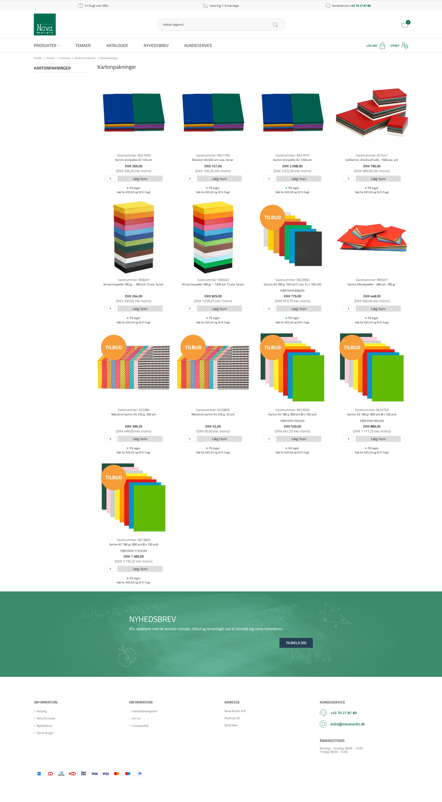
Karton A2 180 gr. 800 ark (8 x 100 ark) (133, 544)
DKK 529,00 (292, 426)
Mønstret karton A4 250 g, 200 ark (133, 414)
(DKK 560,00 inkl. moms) (372, 301)
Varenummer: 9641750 (213, 155)
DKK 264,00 (133, 296)
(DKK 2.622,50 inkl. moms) (292, 171)
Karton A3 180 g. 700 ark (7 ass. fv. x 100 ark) (292, 284)
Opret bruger (45, 733)
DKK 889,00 (372, 426)
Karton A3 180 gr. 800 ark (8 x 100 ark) (371, 414)
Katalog (42, 711)
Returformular (46, 718)
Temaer (83, 45)
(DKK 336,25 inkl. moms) (133, 171)
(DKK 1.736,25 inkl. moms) (133, 561)
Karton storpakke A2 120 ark (133, 159)
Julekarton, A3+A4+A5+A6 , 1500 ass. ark (372, 159)
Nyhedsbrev (156, 45)
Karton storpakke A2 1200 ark (292, 159)
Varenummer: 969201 (372, 279)
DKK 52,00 (213, 426)
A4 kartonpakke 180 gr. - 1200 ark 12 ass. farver (213, 284)
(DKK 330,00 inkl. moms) (133, 301)
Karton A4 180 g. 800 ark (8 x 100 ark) (292, 414)
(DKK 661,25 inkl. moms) (292, 431)
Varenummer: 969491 (134, 279)
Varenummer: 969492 (213, 279)
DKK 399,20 (133, 426)
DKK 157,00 (213, 166)
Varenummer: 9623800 (134, 539)
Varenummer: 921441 (372, 155)
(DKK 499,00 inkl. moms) (133, 431)
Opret (394, 45)
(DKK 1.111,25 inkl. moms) (372, 431)
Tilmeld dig (296, 643)
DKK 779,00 (292, 296)
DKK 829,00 (213, 296)
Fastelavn (64, 58)
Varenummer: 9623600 (292, 409)
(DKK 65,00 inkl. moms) (213, 431)
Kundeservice (198, 45)
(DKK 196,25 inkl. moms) (213, 171)
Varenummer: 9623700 (372, 409)
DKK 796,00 (372, 166)
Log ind (371, 45)
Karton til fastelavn (85, 58)
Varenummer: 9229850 (213, 409)
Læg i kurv (140, 178)
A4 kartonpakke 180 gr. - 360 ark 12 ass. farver (133, 284)
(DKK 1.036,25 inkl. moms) (213, 301)
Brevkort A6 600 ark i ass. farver (213, 159)
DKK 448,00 (372, 296)
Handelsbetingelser (144, 711)
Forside (38, 58)
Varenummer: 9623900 (292, 279)
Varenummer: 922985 (134, 409)
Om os (136, 718)
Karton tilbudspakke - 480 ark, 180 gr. (372, 284)
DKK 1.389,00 (134, 556)
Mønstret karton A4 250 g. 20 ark (213, 414)
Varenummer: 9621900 (134, 155)
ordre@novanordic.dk (347, 724)
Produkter (45, 45)
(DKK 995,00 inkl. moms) (372, 171)
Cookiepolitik (140, 725)
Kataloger (117, 45)
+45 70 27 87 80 (343, 712)
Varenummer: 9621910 (292, 155)
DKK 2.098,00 (292, 166)
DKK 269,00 (133, 166)
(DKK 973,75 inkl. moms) (292, 301)
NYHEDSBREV (152, 619)
